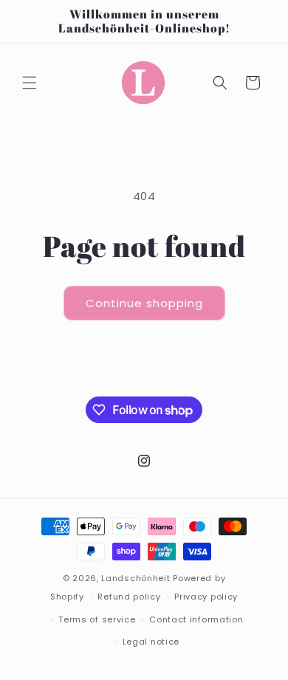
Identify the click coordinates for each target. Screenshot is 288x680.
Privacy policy (206, 596)
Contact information (196, 619)
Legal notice (151, 642)
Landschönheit (135, 578)
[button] (29, 82)
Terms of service (96, 619)
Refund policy (128, 596)
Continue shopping (144, 303)
